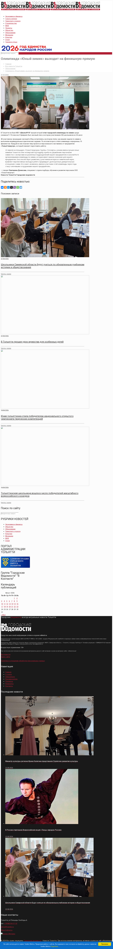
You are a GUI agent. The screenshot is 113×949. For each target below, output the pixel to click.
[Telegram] (20, 187)
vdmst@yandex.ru (7, 927)
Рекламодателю (11, 679)
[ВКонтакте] (2, 187)
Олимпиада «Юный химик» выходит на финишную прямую (27, 71)
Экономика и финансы (14, 16)
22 (15, 607)
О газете (8, 674)
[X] (11, 187)
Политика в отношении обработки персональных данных (23, 661)
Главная (8, 64)
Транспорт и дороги (12, 21)
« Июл (3, 615)
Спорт (7, 40)
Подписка (9, 681)
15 (15, 604)
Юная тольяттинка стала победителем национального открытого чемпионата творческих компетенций (37, 417)
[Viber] (14, 187)
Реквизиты (9, 684)
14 (12, 604)
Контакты (9, 686)
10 (2, 604)
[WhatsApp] (17, 187)
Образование (10, 33)
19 (7, 607)
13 (10, 604)
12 (7, 604)
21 (12, 607)
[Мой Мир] (8, 187)
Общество (9, 30)
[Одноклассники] (5, 187)
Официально (10, 677)
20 (10, 607)
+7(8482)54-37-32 (10, 924)
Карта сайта (5, 657)
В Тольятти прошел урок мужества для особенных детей (32, 341)
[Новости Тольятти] (50, 10)
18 (5, 607)
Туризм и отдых (11, 42)
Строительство (11, 23)
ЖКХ (7, 26)
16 (17, 604)
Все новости (5, 654)
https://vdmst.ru (6, 930)
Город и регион (11, 19)
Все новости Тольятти (13, 66)
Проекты (8, 28)
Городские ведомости (32, 941)
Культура (8, 37)
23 (17, 607)
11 (5, 604)
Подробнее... (55, 946)
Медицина (9, 35)
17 (2, 607)
